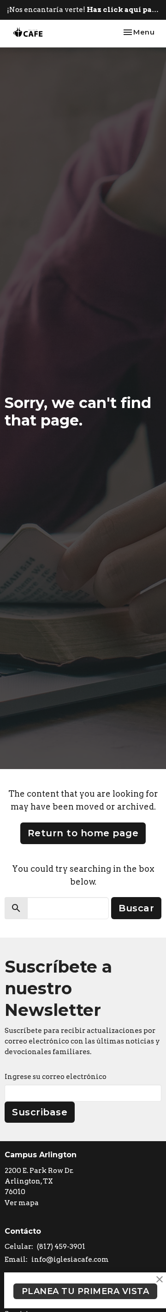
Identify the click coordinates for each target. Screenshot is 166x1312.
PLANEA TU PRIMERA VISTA (85, 1291)
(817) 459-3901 (61, 1246)
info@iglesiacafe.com (70, 1259)
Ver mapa (22, 1203)
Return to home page (83, 833)
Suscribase (39, 1112)
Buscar (136, 908)
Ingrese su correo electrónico (56, 1077)
